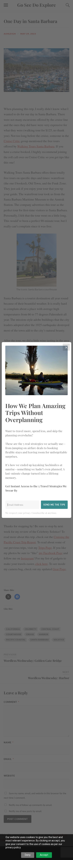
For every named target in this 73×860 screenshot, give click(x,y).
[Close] (66, 347)
